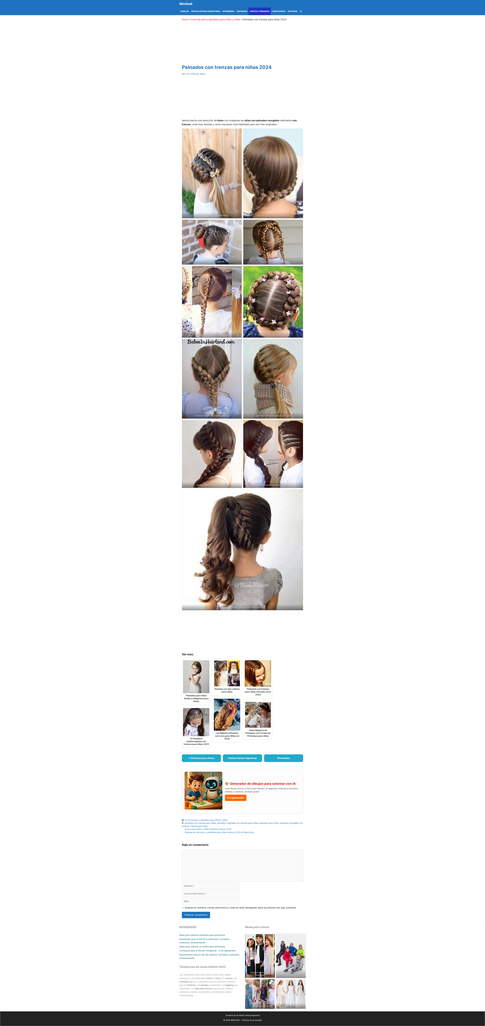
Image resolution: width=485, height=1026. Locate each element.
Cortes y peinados (259, 11)
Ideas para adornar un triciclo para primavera (202, 946)
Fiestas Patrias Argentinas (205, 11)
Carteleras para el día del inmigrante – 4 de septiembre (207, 950)
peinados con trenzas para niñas (200, 823)
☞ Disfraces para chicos (201, 758)
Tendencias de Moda (234, 1015)
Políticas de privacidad (252, 1020)
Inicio (185, 19)
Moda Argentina (253, 1015)
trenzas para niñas (199, 826)
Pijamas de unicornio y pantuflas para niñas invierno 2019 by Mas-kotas (219, 832)
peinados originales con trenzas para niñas (237, 823)
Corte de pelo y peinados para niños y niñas (215, 19)
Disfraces (242, 11)
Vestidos (292, 11)
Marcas (184, 11)
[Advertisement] (245, 42)
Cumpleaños (278, 11)
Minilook (186, 4)
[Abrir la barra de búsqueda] (300, 11)
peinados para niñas (268, 823)
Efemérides (228, 11)
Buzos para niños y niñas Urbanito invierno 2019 (208, 829)
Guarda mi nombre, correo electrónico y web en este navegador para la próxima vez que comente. (240, 907)
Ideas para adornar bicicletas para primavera (202, 935)
